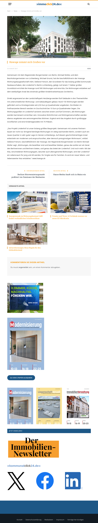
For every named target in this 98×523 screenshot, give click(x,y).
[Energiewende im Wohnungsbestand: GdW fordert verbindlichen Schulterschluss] (27, 202)
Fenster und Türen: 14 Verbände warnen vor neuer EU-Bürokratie (69, 217)
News (89, 68)
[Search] (88, 4)
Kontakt (19, 520)
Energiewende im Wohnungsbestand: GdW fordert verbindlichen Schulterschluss (26, 217)
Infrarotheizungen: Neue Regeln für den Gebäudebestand (25, 249)
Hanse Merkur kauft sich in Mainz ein (69, 174)
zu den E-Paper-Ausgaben (21, 378)
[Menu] (9, 4)
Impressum (60, 520)
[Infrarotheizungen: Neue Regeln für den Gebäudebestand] (27, 234)
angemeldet (23, 267)
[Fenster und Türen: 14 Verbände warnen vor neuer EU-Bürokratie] (71, 202)
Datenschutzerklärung (33, 520)
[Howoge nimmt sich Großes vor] (49, 37)
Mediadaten (48, 520)
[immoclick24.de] (49, 4)
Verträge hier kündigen (75, 520)
